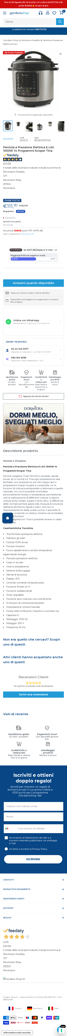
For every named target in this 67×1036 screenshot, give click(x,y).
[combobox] (10, 828)
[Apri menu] (4, 13)
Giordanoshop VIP (27, 234)
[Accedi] (48, 12)
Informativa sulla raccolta (17, 1032)
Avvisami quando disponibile (33, 283)
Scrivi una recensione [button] (33, 694)
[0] (61, 12)
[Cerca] (60, 21)
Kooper (8, 139)
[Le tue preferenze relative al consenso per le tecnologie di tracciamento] (62, 1031)
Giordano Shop (11, 40)
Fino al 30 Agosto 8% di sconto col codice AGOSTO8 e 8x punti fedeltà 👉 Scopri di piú (33, 4)
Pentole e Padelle (31, 40)
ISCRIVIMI (33, 859)
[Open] (7, 518)
